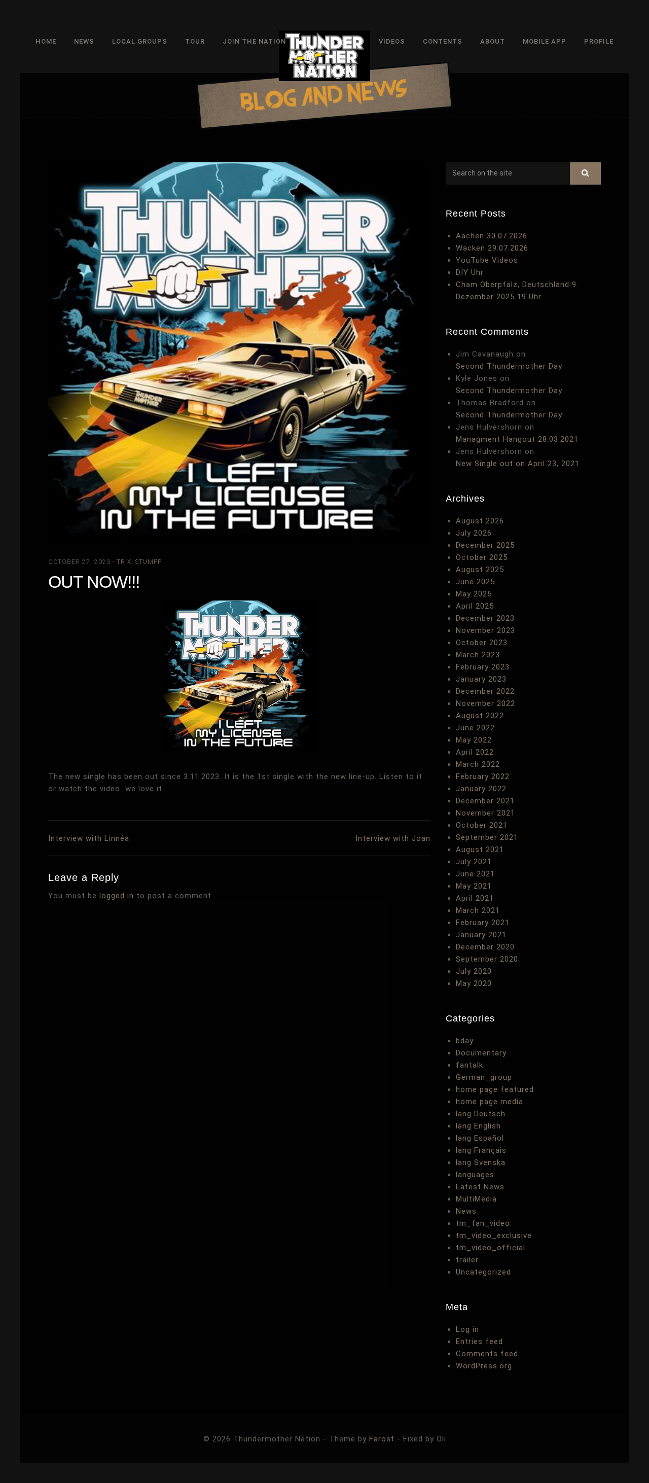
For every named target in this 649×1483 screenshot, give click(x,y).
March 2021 (478, 910)
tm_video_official (490, 1247)
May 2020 (474, 983)
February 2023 (483, 667)
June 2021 (475, 873)
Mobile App (544, 41)
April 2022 (475, 752)
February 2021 (483, 922)
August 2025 (480, 569)
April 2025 (475, 606)
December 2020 (485, 946)
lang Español (480, 1138)
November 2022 (485, 703)
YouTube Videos (487, 260)
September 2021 (487, 837)
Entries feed (479, 1341)
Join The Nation (254, 41)
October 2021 (482, 825)
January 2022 (481, 788)
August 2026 (480, 520)
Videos (392, 41)
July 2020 (474, 971)
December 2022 (485, 691)
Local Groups (139, 41)
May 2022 (474, 740)
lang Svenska (481, 1162)
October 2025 (482, 557)
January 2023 (481, 679)
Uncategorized (483, 1272)
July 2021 (474, 861)
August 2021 (480, 849)
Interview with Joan (392, 838)
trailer (467, 1259)
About (492, 41)
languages (475, 1174)
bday (465, 1040)
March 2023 (478, 654)
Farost (381, 1438)
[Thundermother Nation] (324, 57)
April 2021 (475, 898)
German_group (484, 1077)
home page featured (495, 1089)
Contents (442, 41)
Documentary (481, 1052)
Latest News (480, 1186)
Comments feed (487, 1353)
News (84, 41)
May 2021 (474, 886)
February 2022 (483, 776)
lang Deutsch (481, 1113)
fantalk (469, 1065)
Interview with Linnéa (88, 838)
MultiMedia (476, 1199)
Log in (467, 1329)
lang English (478, 1126)
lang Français (481, 1150)
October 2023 (482, 642)
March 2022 (478, 764)
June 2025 (475, 581)
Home (45, 41)
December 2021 (485, 800)
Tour (195, 41)
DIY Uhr (470, 272)
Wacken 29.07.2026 (492, 248)
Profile (599, 41)
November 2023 (485, 630)
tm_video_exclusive (494, 1235)
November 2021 (485, 813)
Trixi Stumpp (139, 562)
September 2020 (487, 959)
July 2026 (474, 533)
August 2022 (480, 715)
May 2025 (474, 593)
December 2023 (485, 618)
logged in (116, 895)
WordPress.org (484, 1365)
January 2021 (481, 934)
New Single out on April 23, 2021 (518, 463)
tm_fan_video (483, 1223)
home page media (489, 1101)
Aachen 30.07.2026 (491, 235)
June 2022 (475, 727)
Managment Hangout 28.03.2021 (517, 439)
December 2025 (485, 545)
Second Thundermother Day (509, 366)
